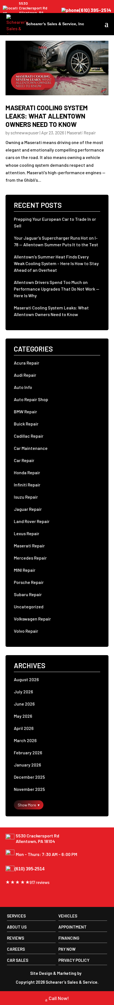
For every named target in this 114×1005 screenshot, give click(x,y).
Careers (16, 949)
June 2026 (24, 703)
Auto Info (23, 387)
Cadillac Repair (28, 436)
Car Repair (24, 460)
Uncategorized (28, 606)
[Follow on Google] (23, 896)
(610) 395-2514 (95, 10)
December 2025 (29, 777)
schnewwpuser (25, 132)
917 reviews (40, 882)
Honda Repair (27, 472)
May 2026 (23, 716)
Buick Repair (26, 423)
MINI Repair (24, 570)
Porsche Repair (29, 582)
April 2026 (23, 728)
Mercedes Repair (30, 557)
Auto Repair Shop (31, 399)
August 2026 (26, 679)
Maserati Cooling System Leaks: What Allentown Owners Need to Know (47, 116)
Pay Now (67, 949)
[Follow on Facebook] (10, 896)
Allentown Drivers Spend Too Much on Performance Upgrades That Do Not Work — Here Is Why (56, 289)
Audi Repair (25, 375)
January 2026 (27, 764)
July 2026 (23, 691)
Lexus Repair (26, 533)
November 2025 (29, 789)
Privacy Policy (73, 960)
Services (16, 916)
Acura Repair (26, 362)
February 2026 (28, 752)
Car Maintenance (31, 448)
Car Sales (17, 960)
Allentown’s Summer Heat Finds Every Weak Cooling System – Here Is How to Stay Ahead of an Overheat (56, 263)
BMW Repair (25, 411)
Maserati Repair (81, 132)
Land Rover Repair (32, 521)
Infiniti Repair (27, 484)
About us (17, 927)
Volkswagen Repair (32, 618)
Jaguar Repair (28, 509)
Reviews (15, 938)
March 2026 (25, 740)
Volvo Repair (26, 631)
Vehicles (67, 916)
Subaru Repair (28, 594)
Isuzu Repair (26, 496)
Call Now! (59, 998)
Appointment (72, 927)
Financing (68, 938)
